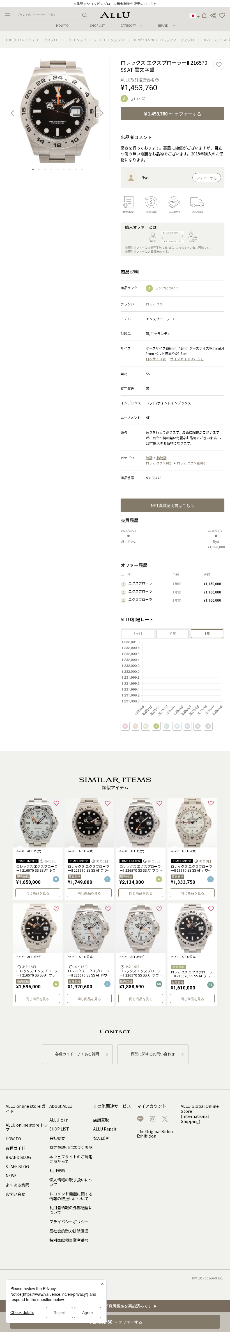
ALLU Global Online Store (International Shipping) (200, 1114)
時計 (149, 457)
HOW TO (62, 25)
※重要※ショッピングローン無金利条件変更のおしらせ (115, 3)
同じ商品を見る (37, 893)
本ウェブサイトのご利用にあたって (71, 1159)
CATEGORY (128, 25)
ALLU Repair (104, 1129)
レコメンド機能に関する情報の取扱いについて (71, 1196)
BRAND (163, 25)
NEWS (11, 1175)
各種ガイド (15, 1148)
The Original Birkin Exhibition (155, 1134)
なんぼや (101, 1138)
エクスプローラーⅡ (87, 39)
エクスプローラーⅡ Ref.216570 (130, 39)
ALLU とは (58, 1120)
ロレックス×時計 (159, 463)
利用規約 (57, 1170)
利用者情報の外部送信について (71, 1210)
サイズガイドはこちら (187, 358)
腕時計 (162, 457)
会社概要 (57, 1138)
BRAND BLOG (18, 1157)
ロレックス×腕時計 (192, 463)
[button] (222, 15)
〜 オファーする (172, 114)
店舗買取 (101, 1120)
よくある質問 (17, 1185)
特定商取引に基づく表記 (71, 1147)
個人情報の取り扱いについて (71, 1182)
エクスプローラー (53, 39)
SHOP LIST (97, 25)
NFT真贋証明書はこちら (172, 505)
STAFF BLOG (17, 1166)
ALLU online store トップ (27, 1127)
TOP (9, 39)
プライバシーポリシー (69, 1221)
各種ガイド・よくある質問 (77, 1054)
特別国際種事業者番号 (69, 1240)
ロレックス (26, 39)
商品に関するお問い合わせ (153, 1054)
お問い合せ (15, 1194)
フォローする (207, 178)
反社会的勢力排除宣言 (69, 1231)
